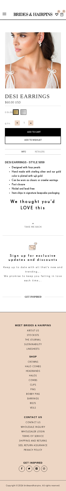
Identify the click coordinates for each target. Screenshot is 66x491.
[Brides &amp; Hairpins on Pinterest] (37, 469)
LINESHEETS (33, 349)
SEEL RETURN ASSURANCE (33, 445)
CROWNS (33, 362)
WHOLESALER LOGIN (33, 432)
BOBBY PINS (33, 394)
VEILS (33, 408)
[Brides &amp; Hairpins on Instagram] (44, 469)
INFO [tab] (23, 152)
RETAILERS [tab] (40, 152)
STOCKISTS (33, 335)
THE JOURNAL (33, 340)
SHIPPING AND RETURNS (33, 441)
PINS (33, 389)
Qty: (8, 124)
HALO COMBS (33, 366)
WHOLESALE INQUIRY (33, 427)
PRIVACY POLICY (33, 450)
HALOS (33, 376)
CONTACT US (33, 422)
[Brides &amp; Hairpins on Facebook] (22, 469)
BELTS (33, 403)
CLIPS (33, 385)
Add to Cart (34, 132)
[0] (61, 14)
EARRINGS (33, 399)
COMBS (33, 380)
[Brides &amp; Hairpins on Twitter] (29, 469)
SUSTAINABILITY (33, 344)
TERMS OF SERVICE (33, 436)
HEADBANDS (33, 371)
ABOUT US (33, 331)
